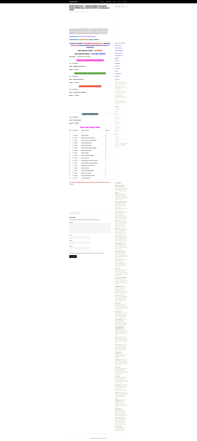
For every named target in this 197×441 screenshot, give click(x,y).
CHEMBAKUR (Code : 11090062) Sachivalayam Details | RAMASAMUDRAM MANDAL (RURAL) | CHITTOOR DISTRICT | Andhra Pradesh (121, 238)
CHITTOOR (117, 68)
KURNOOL (117, 76)
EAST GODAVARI (118, 53)
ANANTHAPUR (118, 73)
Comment (71, 222)
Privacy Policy (117, 146)
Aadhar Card (117, 109)
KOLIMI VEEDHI (78, 213)
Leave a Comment (85, 12)
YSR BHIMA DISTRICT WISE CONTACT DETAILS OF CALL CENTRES (120, 102)
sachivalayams (77, 212)
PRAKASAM (117, 63)
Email (70, 240)
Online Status (117, 122)
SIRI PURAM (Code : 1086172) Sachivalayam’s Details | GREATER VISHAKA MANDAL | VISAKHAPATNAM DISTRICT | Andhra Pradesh (121, 347)
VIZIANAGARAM (118, 47)
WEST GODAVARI (118, 55)
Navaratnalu (117, 118)
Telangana (117, 129)
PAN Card (117, 124)
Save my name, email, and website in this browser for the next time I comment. (86, 253)
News (116, 120)
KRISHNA (117, 58)
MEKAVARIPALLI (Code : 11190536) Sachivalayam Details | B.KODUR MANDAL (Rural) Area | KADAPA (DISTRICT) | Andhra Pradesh (121, 231)
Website (71, 246)
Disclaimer (117, 141)
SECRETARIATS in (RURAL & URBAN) (84, 39)
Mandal (116, 115)
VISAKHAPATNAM (119, 50)
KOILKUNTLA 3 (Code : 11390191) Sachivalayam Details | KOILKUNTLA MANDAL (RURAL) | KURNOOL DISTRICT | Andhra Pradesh (121, 362)
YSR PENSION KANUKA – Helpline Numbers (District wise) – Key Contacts (121, 88)
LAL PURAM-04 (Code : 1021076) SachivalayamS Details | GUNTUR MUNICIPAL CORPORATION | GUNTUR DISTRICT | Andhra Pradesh (121, 298)
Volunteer (117, 131)
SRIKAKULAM (118, 45)
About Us (117, 136)
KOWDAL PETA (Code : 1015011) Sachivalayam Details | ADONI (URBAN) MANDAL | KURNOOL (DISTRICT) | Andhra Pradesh (121, 322)
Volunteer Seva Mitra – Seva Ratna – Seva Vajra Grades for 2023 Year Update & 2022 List (121, 83)
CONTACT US (117, 139)
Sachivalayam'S (73, 2)
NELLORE (117, 65)
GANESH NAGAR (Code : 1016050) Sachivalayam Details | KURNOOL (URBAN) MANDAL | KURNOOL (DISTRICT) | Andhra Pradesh (121, 387)
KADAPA (117, 71)
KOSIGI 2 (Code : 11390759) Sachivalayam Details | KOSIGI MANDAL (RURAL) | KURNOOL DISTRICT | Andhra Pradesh (121, 246)
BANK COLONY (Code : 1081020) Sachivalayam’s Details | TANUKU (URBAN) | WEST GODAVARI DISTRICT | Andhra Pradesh (121, 395)
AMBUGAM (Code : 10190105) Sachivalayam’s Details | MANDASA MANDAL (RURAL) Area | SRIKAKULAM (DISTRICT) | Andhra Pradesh (121, 255)
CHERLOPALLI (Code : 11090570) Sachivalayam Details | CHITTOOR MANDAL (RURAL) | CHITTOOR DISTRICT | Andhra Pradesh (121, 340)
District (116, 113)
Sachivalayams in (82, 36)
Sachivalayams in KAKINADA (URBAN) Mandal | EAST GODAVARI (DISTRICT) (120, 429)
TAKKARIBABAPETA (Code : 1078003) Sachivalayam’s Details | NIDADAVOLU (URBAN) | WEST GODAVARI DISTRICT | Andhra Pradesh (121, 281)
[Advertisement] (90, 21)
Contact (116, 111)
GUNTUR (117, 60)
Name (71, 235)
